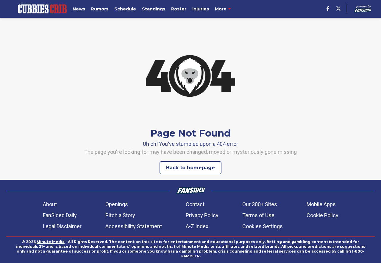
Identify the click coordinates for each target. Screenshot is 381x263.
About (50, 204)
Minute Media (51, 241)
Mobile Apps (321, 204)
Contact (195, 204)
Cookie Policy (322, 215)
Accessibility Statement (133, 226)
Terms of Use (258, 215)
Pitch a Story (120, 215)
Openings (116, 204)
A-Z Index (197, 226)
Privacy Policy (202, 215)
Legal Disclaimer (62, 226)
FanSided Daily (60, 215)
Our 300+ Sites (259, 204)
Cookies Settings (262, 226)
